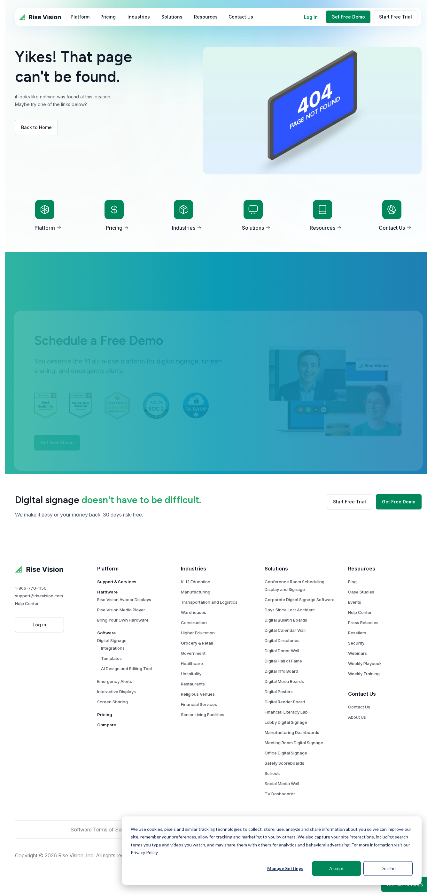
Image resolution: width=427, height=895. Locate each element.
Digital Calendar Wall (285, 630)
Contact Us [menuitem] (241, 16)
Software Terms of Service (101, 829)
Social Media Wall (282, 783)
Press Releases (363, 622)
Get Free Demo (348, 16)
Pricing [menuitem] (108, 16)
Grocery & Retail (197, 643)
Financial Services (199, 704)
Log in (311, 17)
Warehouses (193, 612)
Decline (388, 868)
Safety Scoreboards (284, 763)
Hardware (107, 591)
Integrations (113, 648)
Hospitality (191, 673)
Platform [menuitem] (80, 16)
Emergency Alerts (114, 681)
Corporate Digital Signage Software (300, 599)
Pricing (104, 714)
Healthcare (192, 663)
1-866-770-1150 (31, 588)
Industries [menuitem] (139, 16)
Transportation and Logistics (209, 602)
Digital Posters (279, 691)
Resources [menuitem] (206, 16)
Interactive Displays (116, 691)
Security (356, 643)
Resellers (357, 632)
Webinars (357, 653)
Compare (106, 724)
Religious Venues (198, 694)
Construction (194, 622)
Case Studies (361, 591)
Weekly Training (364, 673)
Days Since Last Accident (290, 609)
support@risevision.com (39, 595)
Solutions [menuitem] (171, 16)
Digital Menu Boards (284, 681)
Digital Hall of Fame (283, 660)
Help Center (27, 603)
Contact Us (359, 706)
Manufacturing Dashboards (292, 732)
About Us (357, 717)
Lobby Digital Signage (286, 722)
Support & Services (116, 581)
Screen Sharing (112, 701)
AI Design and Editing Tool (126, 668)
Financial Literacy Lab (286, 712)
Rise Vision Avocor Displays (124, 599)
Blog (352, 581)
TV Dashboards (280, 793)
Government (193, 653)
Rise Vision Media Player (121, 609)
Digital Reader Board (285, 701)
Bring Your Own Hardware (123, 620)
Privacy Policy (144, 852)
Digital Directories (282, 640)
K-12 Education (195, 581)
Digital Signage (112, 640)
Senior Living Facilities (202, 714)
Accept (336, 868)
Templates (111, 658)
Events (354, 602)
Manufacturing (195, 591)
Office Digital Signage (286, 752)
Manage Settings (285, 868)
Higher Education (198, 632)
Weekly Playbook (365, 663)
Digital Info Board (281, 671)
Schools (273, 773)
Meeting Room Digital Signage (294, 742)
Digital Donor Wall (282, 650)
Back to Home (36, 127)
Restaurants (193, 683)
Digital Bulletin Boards (286, 620)
